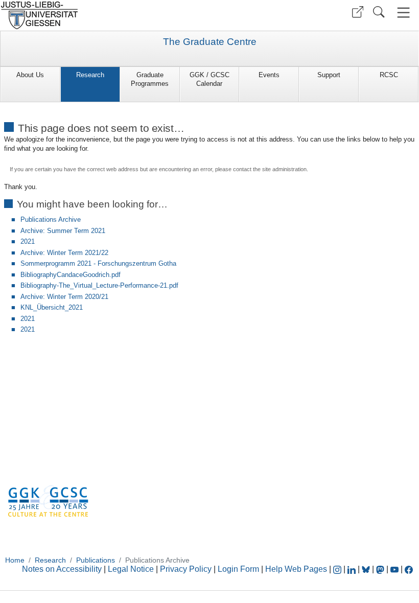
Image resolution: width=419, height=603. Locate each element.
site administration (284, 169)
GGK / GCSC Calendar (209, 79)
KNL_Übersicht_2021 (51, 307)
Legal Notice (131, 569)
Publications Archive (50, 219)
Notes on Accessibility (63, 569)
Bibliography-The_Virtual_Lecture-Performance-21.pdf (99, 285)
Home (15, 560)
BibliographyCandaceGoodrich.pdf (70, 275)
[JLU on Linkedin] (352, 569)
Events (269, 75)
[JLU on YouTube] (395, 569)
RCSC (389, 75)
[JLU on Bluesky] (367, 569)
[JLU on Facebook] (409, 569)
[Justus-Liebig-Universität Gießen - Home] (103, 15)
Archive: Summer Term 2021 (62, 231)
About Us (30, 75)
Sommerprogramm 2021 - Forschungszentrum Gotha (98, 263)
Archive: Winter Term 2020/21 (64, 296)
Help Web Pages (296, 569)
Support (328, 75)
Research (90, 75)
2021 (27, 241)
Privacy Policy (186, 569)
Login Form (238, 569)
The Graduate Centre (210, 42)
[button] (357, 12)
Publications (95, 560)
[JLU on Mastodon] (381, 569)
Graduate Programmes (150, 79)
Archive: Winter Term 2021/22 (64, 253)
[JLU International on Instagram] (338, 569)
